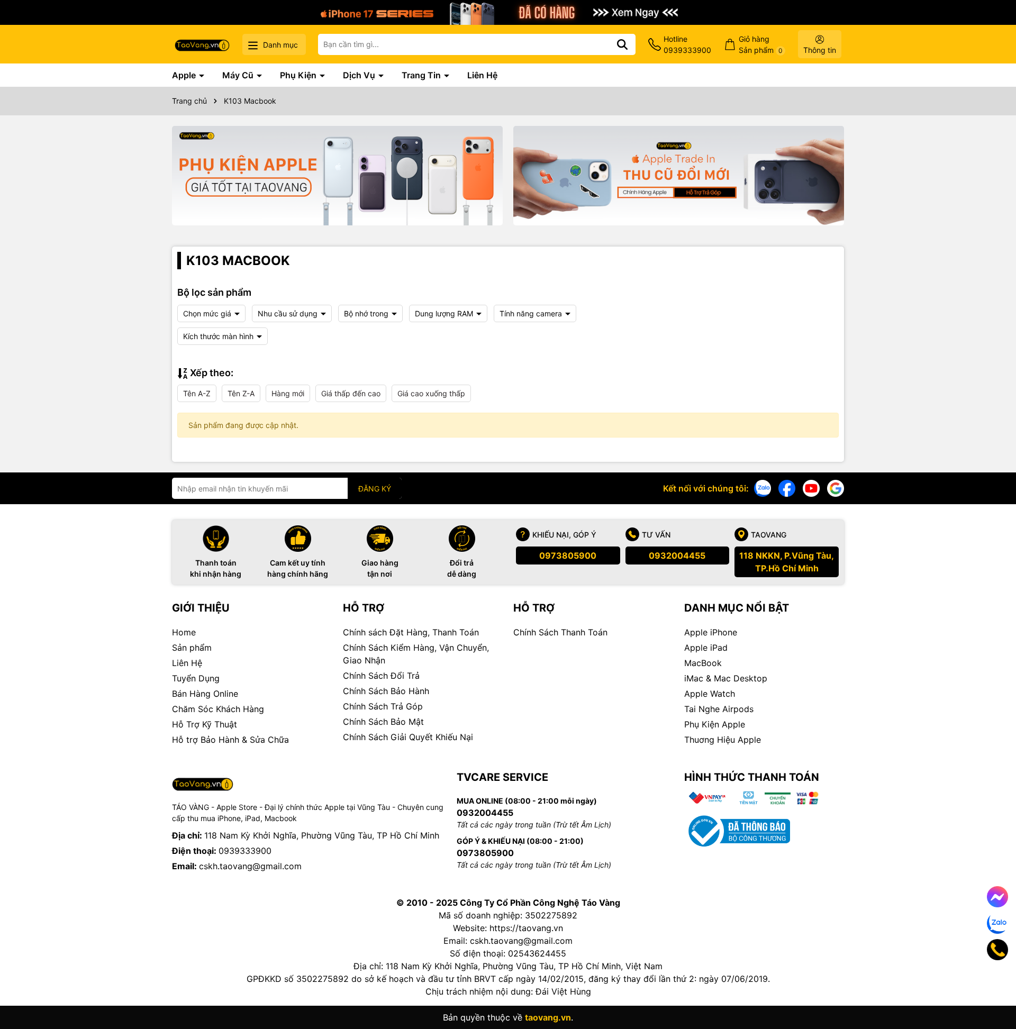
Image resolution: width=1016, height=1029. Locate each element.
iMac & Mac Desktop (725, 678)
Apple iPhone (710, 632)
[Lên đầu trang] (993, 986)
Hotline (687, 44)
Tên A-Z (197, 393)
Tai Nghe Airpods (719, 709)
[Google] (835, 487)
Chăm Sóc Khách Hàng (218, 709)
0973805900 (567, 555)
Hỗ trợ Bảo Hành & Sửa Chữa (230, 739)
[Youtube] (811, 487)
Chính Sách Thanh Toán (560, 632)
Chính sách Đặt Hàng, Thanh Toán (411, 632)
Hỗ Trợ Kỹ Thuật (204, 724)
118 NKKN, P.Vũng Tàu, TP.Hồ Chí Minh (786, 561)
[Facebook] (786, 487)
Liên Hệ (482, 75)
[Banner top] (508, 11)
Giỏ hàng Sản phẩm (761, 44)
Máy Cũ (239, 75)
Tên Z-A (241, 393)
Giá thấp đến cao (350, 393)
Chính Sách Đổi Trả (381, 675)
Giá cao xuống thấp (431, 393)
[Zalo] (762, 487)
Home (184, 632)
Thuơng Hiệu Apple (722, 739)
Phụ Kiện (299, 75)
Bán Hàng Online (205, 693)
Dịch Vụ (360, 75)
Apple (185, 75)
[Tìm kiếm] (622, 44)
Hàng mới (287, 393)
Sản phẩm (192, 647)
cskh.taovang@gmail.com (250, 866)
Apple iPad (706, 647)
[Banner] (337, 175)
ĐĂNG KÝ (374, 488)
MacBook (703, 663)
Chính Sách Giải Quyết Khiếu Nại (408, 737)
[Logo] (202, 44)
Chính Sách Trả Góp (383, 706)
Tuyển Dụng (196, 678)
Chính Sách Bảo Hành (386, 691)
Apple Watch (709, 693)
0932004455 (677, 555)
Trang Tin (422, 75)
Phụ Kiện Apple (714, 724)
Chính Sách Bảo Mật (383, 721)
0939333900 (245, 850)
